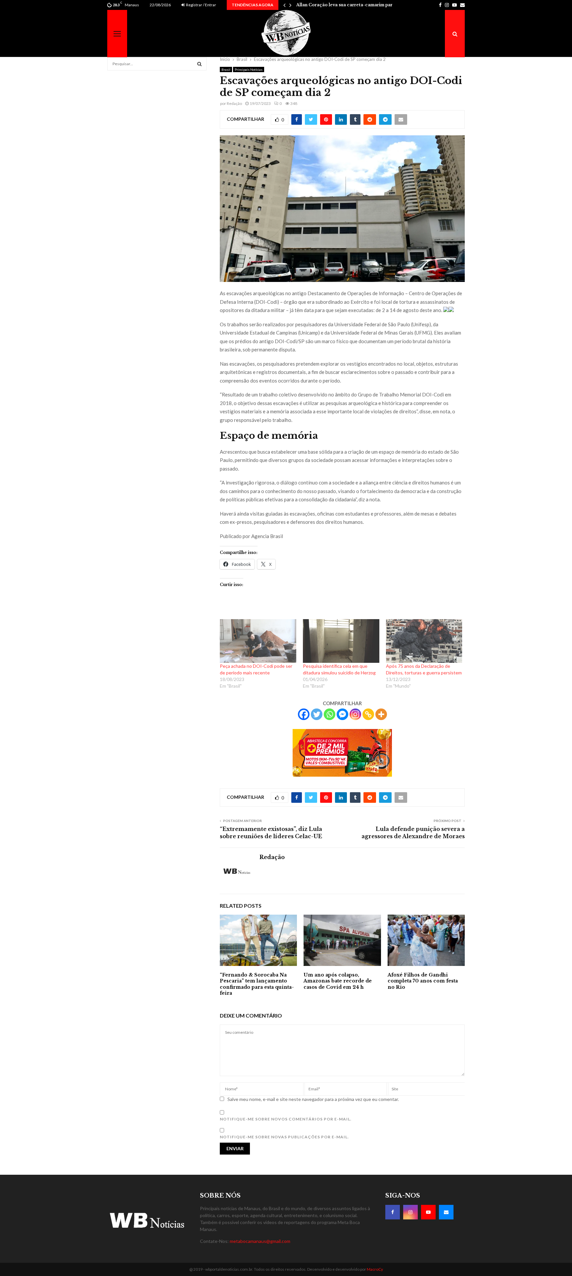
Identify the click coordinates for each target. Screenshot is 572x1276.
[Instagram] (355, 714)
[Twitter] (316, 714)
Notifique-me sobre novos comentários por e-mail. (286, 1118)
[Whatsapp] (329, 714)
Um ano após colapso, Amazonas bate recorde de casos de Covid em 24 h (338, 981)
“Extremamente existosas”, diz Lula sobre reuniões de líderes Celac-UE (271, 832)
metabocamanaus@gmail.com (260, 1241)
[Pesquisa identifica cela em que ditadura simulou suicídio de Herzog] (341, 641)
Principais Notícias (248, 69)
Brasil (225, 69)
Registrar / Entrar (200, 4)
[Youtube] (428, 1212)
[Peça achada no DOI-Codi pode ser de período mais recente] (258, 641)
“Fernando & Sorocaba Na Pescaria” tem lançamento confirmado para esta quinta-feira (257, 984)
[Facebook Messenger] (342, 714)
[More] (381, 714)
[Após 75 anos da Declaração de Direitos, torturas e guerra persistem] (424, 641)
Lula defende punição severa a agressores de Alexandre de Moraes (413, 832)
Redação (234, 103)
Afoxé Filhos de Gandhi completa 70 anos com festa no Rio (423, 981)
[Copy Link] (368, 714)
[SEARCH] (199, 63)
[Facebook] (304, 714)
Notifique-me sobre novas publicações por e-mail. (284, 1136)
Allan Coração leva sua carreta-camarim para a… (349, 4)
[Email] (446, 1212)
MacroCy (375, 1269)
